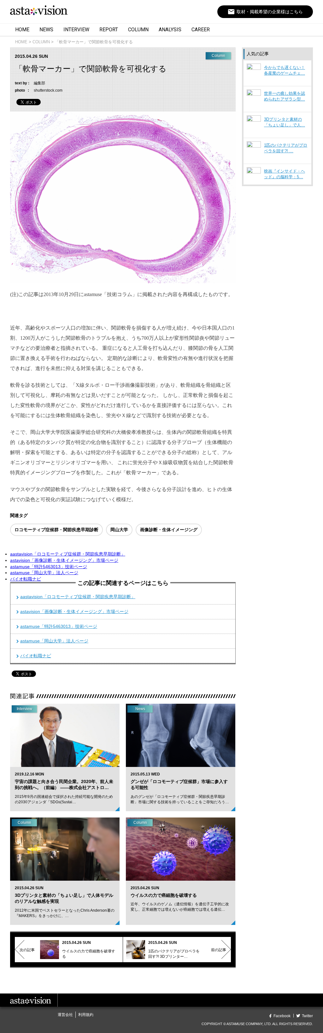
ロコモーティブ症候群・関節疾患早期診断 (56, 529)
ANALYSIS (170, 30)
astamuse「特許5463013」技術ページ (48, 566)
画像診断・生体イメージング (168, 529)
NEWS (46, 30)
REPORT (108, 30)
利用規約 (85, 1014)
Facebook (282, 1016)
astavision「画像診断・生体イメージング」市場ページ (64, 560)
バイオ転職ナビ (25, 578)
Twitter (307, 1016)
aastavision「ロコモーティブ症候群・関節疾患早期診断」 (67, 553)
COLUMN (138, 30)
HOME (22, 30)
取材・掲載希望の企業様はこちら (265, 11)
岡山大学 (119, 529)
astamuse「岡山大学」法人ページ (44, 572)
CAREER (200, 30)
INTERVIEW (76, 30)
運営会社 (65, 1014)
